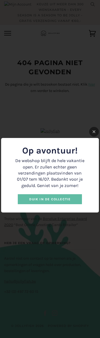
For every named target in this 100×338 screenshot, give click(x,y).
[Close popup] (94, 132)
